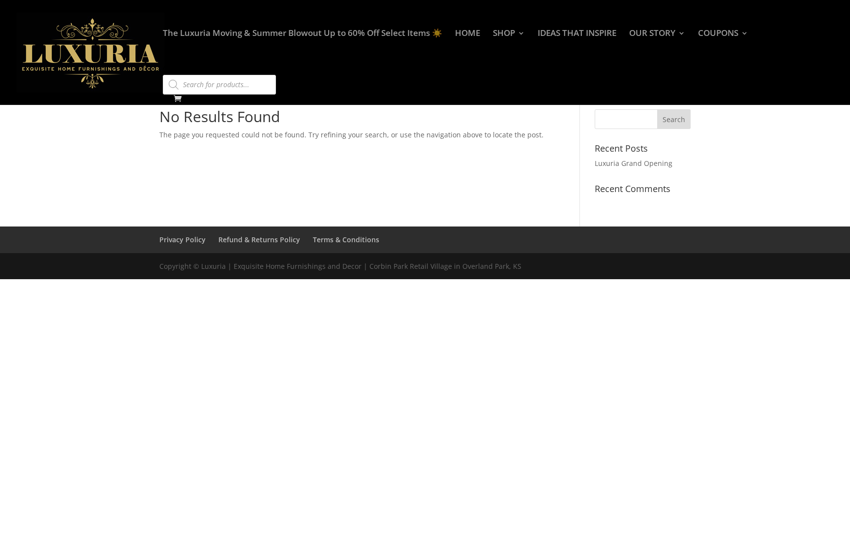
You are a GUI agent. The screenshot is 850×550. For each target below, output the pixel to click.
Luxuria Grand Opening (633, 163)
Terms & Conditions (346, 239)
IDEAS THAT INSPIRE (577, 34)
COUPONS (718, 34)
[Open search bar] (168, 70)
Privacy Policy (182, 239)
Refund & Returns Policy (259, 239)
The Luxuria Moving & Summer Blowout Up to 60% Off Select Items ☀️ (302, 34)
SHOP (504, 34)
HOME (467, 34)
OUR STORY (652, 34)
